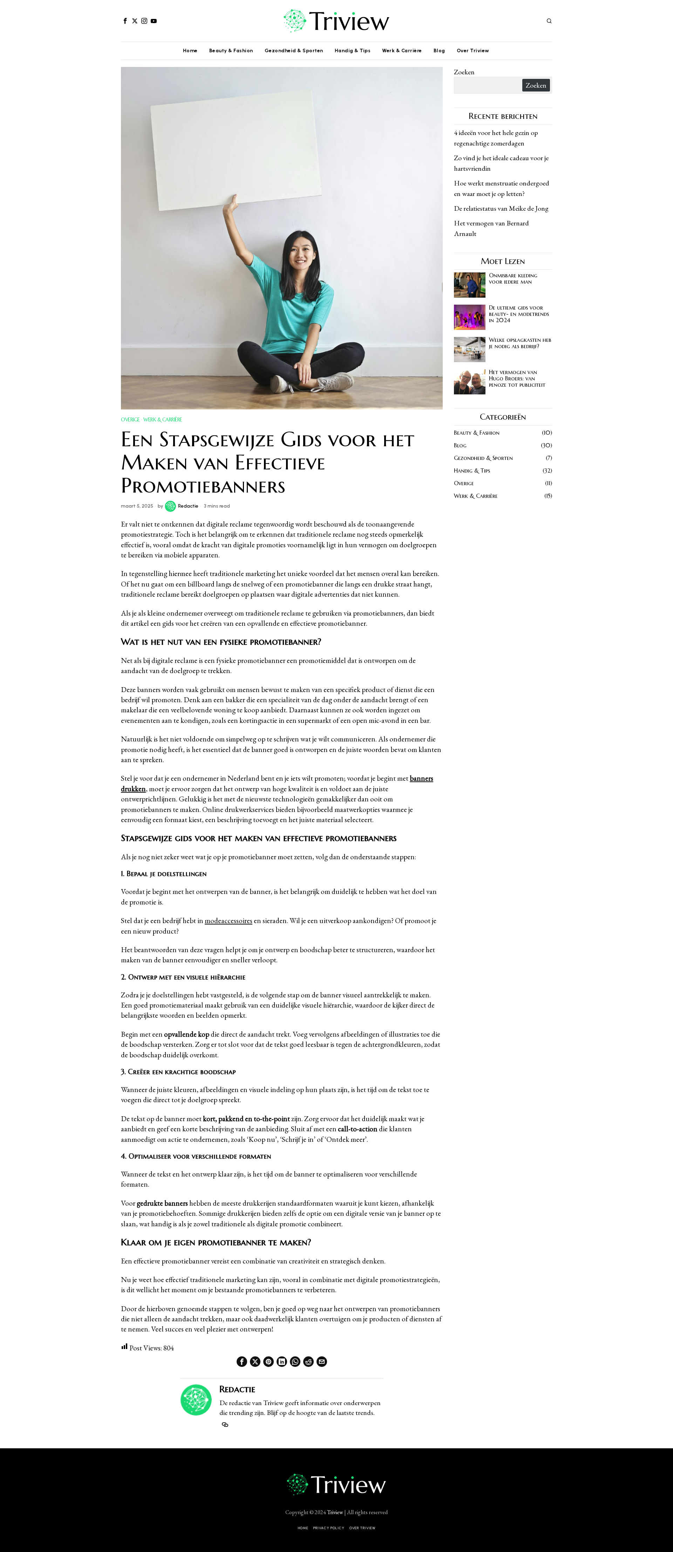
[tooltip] (125, 20)
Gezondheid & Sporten (483, 457)
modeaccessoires (228, 920)
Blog (460, 445)
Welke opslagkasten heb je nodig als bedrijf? (520, 343)
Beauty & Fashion (476, 432)
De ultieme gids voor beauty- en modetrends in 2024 (519, 314)
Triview (335, 1512)
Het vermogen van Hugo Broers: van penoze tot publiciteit (517, 378)
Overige (130, 419)
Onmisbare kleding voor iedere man (513, 278)
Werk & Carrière (162, 419)
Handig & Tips (472, 470)
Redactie (188, 506)
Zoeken (464, 71)
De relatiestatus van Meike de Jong (501, 208)
